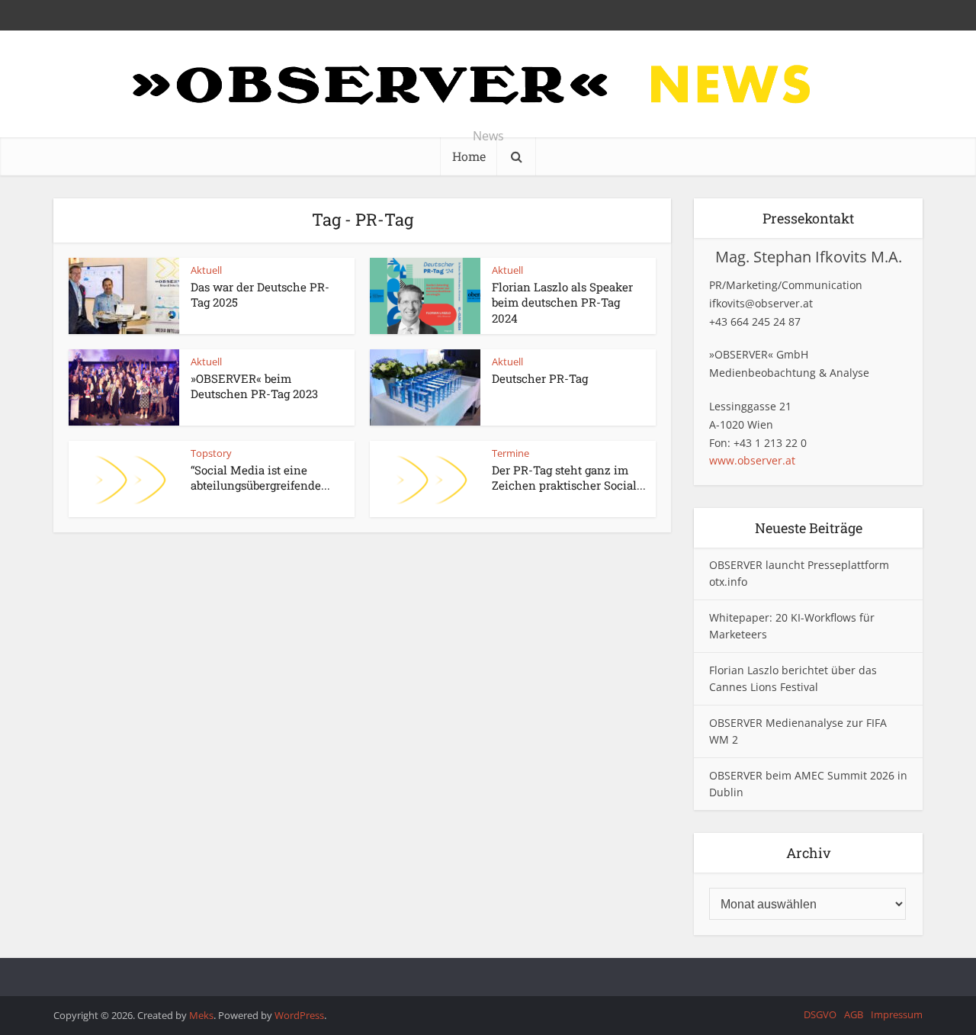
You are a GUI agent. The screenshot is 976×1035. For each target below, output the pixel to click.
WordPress (299, 1015)
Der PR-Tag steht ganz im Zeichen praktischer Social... (569, 477)
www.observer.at (752, 460)
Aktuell (206, 270)
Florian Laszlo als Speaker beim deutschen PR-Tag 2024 (562, 302)
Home (469, 156)
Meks (201, 1015)
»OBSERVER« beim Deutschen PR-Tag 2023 (254, 386)
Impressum (897, 1014)
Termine (510, 453)
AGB (853, 1014)
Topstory (211, 453)
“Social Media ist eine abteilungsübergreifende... (260, 477)
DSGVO (820, 1014)
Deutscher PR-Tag (540, 378)
